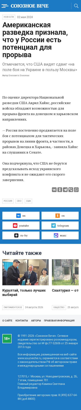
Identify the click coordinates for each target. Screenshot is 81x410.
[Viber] (70, 189)
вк (24, 215)
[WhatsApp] (76, 189)
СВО (19, 201)
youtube (24, 225)
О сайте (7, 320)
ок (63, 215)
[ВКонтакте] (54, 189)
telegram (63, 225)
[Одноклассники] (59, 189)
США (28, 201)
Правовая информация (59, 320)
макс (63, 235)
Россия (8, 201)
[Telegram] (65, 189)
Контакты (22, 320)
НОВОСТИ (9, 17)
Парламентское (13, 307)
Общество (59, 307)
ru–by (24, 235)
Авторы (36, 320)
